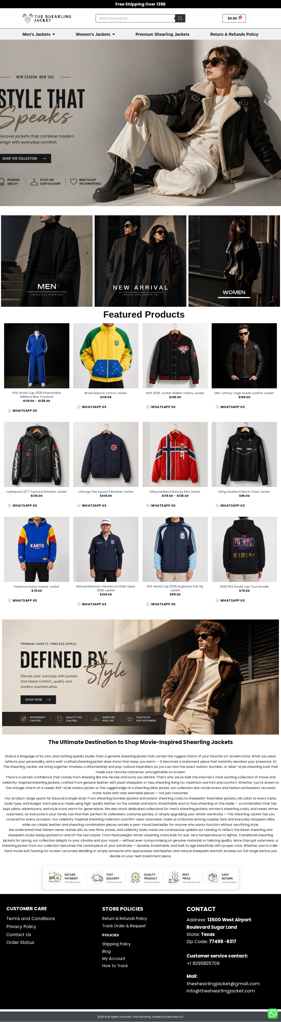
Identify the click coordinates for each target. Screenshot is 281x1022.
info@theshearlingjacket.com (221, 991)
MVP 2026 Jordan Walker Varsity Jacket (175, 393)
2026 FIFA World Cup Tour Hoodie (244, 587)
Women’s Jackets (93, 34)
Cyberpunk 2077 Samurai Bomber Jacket (36, 492)
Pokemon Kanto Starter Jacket (36, 587)
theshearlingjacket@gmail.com (223, 983)
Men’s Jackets (36, 34)
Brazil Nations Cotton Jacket (106, 393)
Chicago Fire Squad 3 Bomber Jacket (106, 492)
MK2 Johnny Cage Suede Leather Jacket (244, 393)
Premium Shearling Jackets (162, 34)
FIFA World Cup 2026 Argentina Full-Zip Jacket (175, 588)
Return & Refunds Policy (234, 34)
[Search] (180, 18)
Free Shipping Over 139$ (140, 4)
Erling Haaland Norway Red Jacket (175, 492)
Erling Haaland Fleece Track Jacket (244, 492)
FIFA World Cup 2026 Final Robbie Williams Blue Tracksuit (37, 395)
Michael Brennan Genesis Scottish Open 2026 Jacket (105, 588)
